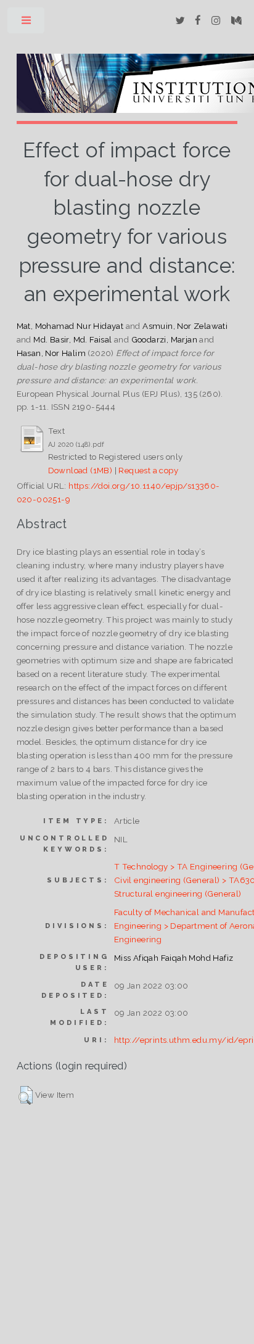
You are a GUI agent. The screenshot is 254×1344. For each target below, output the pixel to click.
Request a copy (148, 470)
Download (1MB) (80, 470)
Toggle (27, 23)
